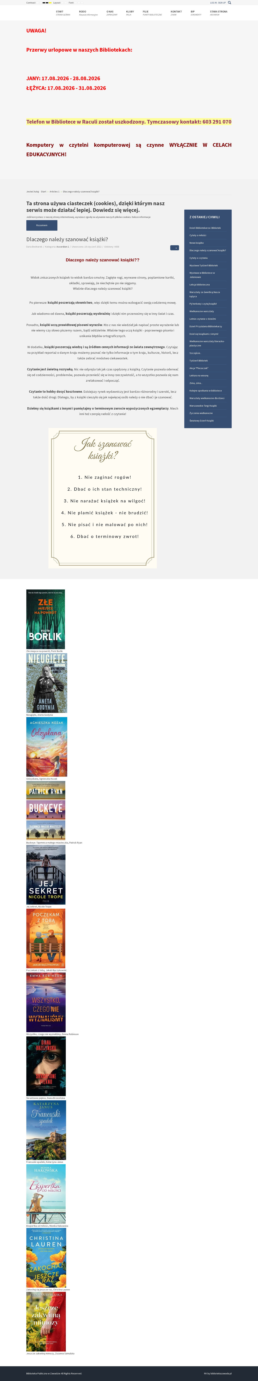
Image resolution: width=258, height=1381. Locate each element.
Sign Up (222, 2)
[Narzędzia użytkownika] (174, 247)
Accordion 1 (63, 246)
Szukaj (229, 2)
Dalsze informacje (141, 217)
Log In (213, 2)
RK (205, 1373)
